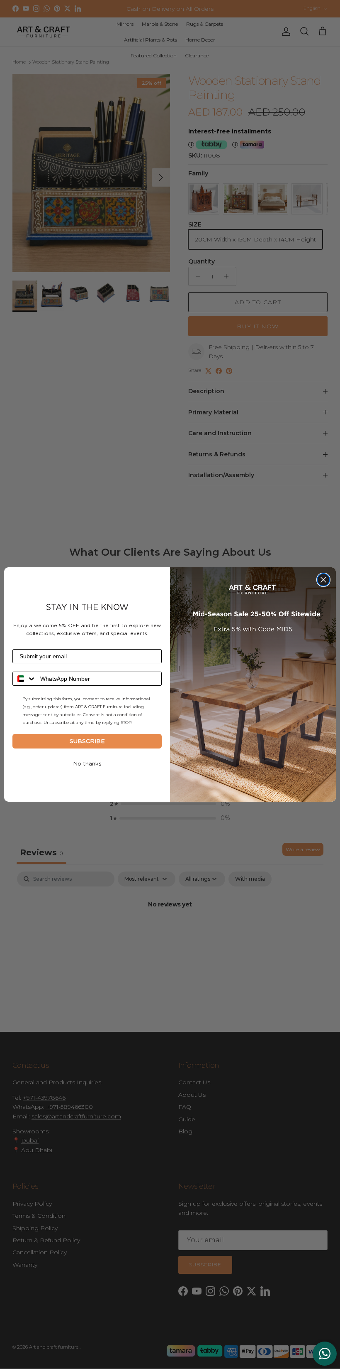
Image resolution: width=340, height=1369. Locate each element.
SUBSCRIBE (87, 741)
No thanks (87, 764)
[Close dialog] (323, 580)
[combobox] (24, 678)
